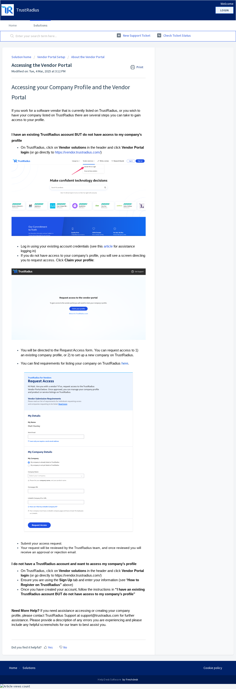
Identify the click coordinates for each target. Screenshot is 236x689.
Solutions (40, 25)
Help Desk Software (109, 679)
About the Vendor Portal (87, 57)
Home (13, 25)
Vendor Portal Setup (51, 57)
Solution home (22, 57)
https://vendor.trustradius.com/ (77, 152)
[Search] (12, 36)
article (108, 246)
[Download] (109, 292)
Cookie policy (213, 668)
